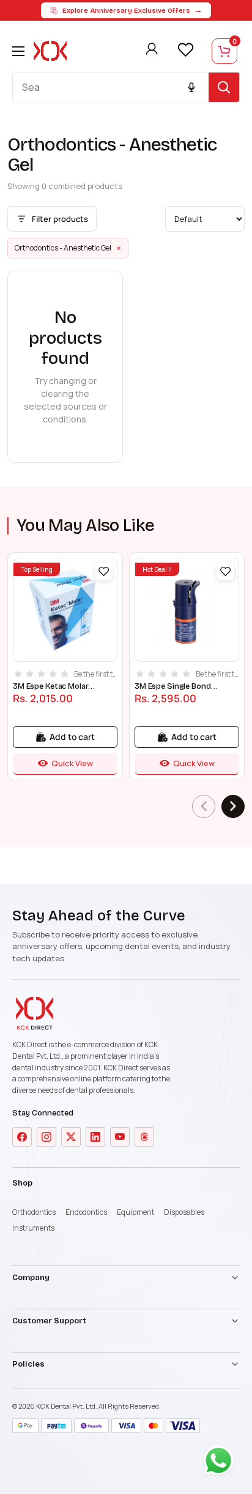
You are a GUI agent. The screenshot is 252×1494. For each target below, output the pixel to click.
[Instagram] (46, 1137)
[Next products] (233, 806)
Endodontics (86, 1212)
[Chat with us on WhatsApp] (221, 1463)
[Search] (224, 87)
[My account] (152, 51)
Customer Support (49, 1321)
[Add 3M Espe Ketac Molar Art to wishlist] (104, 571)
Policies (28, 1364)
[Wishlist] (185, 50)
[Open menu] (18, 51)
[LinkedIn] (95, 1137)
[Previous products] (203, 806)
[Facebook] (22, 1137)
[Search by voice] (191, 87)
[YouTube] (120, 1137)
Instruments (33, 1228)
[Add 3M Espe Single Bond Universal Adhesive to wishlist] (225, 571)
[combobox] (111, 87)
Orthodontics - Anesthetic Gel (68, 248)
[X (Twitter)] (71, 1137)
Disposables (184, 1212)
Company (31, 1277)
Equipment (135, 1212)
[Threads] (144, 1137)
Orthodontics (34, 1212)
